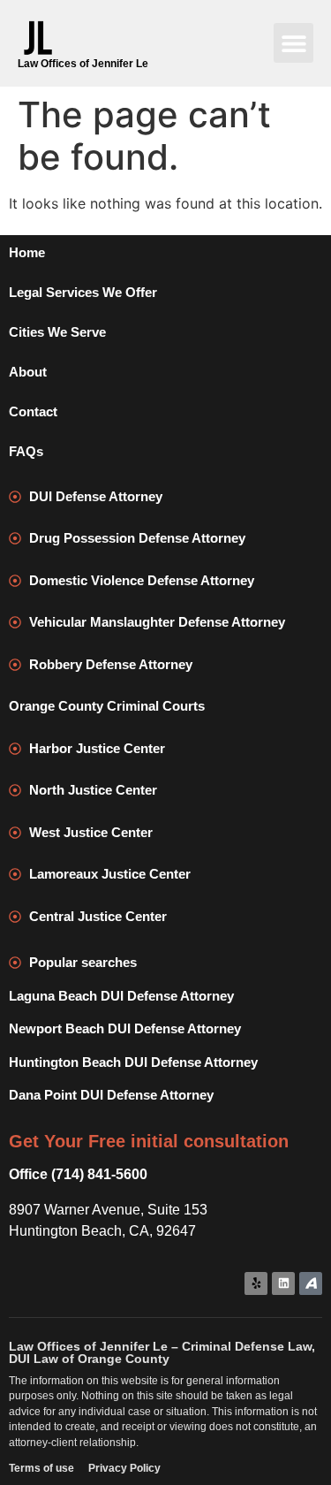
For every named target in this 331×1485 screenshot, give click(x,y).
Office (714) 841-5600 (78, 1174)
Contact (33, 411)
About (28, 371)
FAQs (26, 451)
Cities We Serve (57, 331)
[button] (293, 43)
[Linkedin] (283, 1283)
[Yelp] (255, 1283)
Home (27, 252)
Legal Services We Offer (83, 292)
